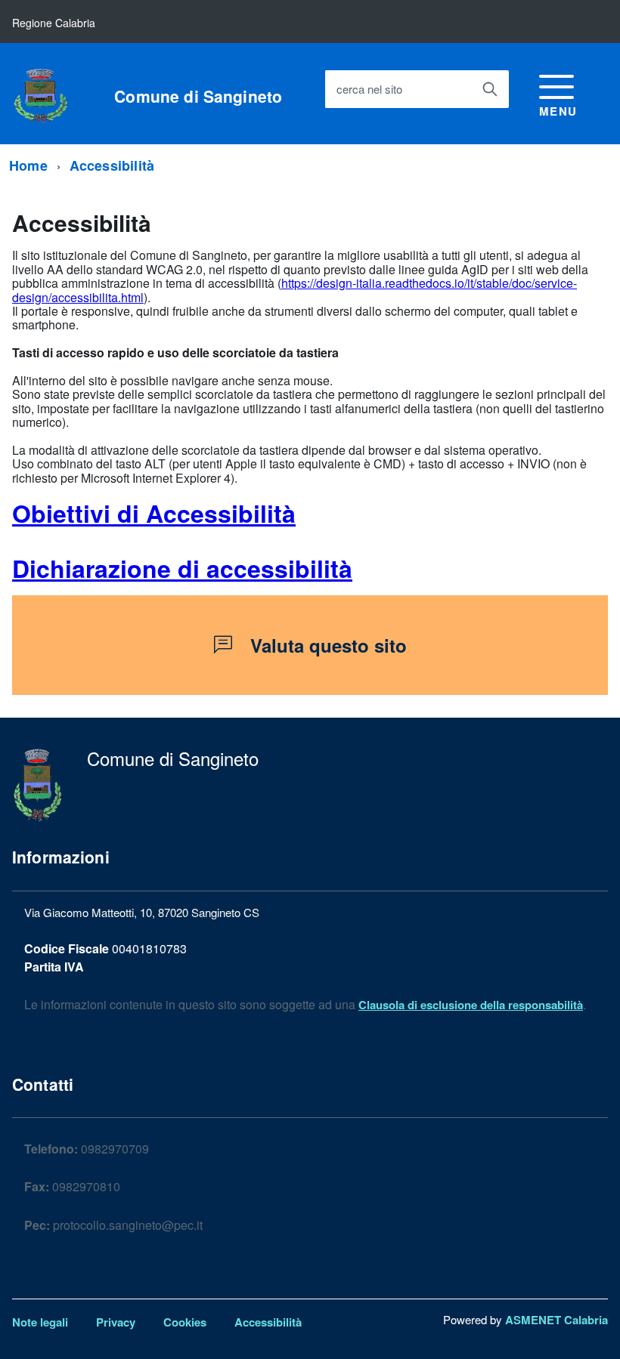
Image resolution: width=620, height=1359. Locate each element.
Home (28, 165)
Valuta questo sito (328, 645)
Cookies (184, 1322)
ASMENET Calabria (556, 1319)
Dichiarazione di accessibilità (182, 568)
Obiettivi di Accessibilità (154, 513)
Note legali (40, 1322)
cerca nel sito (369, 88)
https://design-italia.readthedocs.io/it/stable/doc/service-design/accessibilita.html (294, 289)
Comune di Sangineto (198, 96)
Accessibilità (112, 165)
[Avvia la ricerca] (490, 89)
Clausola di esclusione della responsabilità (470, 1004)
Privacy (115, 1322)
